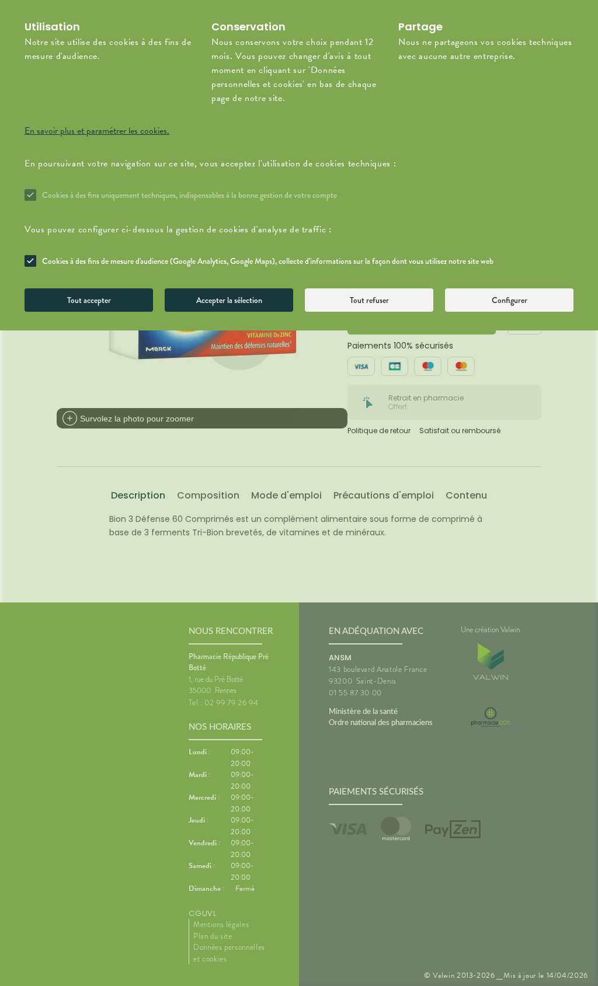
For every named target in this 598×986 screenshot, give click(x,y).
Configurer (509, 300)
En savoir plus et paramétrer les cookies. (97, 131)
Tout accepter (89, 300)
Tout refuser (369, 300)
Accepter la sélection (229, 300)
